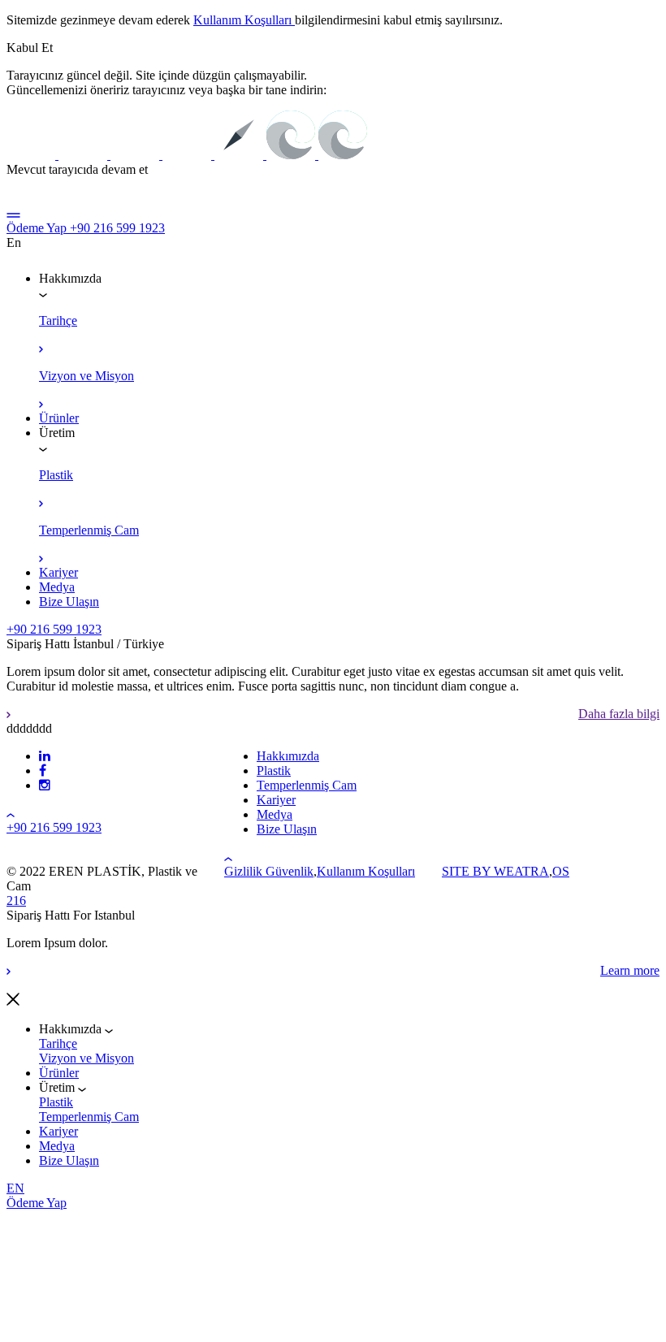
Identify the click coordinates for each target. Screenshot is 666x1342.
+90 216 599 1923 (117, 228)
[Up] (10, 813)
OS (560, 871)
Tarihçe (58, 1043)
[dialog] (333, 1052)
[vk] (42, 770)
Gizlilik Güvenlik (269, 871)
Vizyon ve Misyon (86, 1058)
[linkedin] (44, 756)
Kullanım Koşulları (244, 20)
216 (16, 900)
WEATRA (521, 871)
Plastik (56, 1102)
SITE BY (468, 871)
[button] (29, 47)
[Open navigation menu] (13, 213)
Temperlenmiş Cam (89, 1116)
